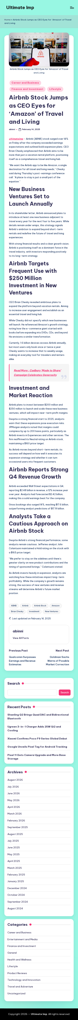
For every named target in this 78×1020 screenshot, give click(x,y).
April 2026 (13, 807)
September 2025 (17, 827)
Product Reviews (17, 973)
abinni (18, 631)
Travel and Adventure (20, 986)
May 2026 (13, 800)
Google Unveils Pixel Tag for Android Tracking (37, 746)
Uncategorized (16, 993)
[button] (21, 638)
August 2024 (15, 908)
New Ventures (51, 611)
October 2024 (16, 894)
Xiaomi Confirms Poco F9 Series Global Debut (37, 738)
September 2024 (17, 901)
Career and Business (25, 82)
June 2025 (13, 847)
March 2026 (14, 813)
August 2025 (15, 834)
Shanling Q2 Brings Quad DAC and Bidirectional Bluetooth (38, 716)
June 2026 (13, 793)
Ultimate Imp (20, 7)
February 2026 (16, 820)
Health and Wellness (19, 959)
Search (13, 683)
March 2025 (14, 868)
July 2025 (13, 840)
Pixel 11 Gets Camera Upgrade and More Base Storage (36, 756)
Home (7, 19)
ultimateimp (16, 138)
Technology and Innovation (23, 979)
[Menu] (72, 8)
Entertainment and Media (22, 939)
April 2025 (13, 861)
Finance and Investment (27, 89)
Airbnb (25, 606)
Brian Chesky (17, 611)
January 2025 (15, 881)
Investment (34, 611)
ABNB (14, 606)
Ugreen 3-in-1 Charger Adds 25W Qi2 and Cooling (34, 728)
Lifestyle (55, 89)
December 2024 (17, 888)
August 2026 (15, 779)
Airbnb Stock (40, 606)
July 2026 (13, 786)
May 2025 (13, 854)
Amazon (55, 606)
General (12, 952)
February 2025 (16, 874)
